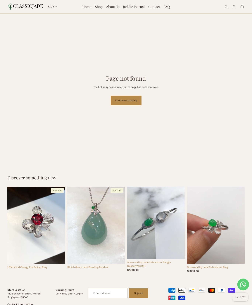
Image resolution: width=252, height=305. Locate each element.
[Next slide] (59, 225)
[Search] (226, 7)
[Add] (179, 253)
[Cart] (242, 7)
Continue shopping (126, 100)
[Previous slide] (12, 225)
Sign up (138, 293)
